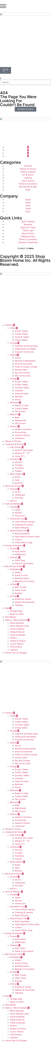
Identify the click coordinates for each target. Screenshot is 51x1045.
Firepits (18, 471)
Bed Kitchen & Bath (14, 566)
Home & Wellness (13, 504)
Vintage (13, 378)
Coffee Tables (21, 334)
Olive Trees (20, 560)
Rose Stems (20, 551)
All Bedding (15, 569)
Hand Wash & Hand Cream (27, 536)
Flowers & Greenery (14, 545)
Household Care (17, 518)
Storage (13, 343)
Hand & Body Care (18, 530)
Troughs (18, 465)
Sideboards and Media (25, 349)
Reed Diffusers (22, 527)
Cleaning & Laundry (24, 524)
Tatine (18, 509)
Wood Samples (17, 623)
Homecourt (20, 515)
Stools (18, 358)
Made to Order (17, 614)
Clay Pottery (16, 447)
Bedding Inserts (22, 578)
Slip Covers (20, 411)
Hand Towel (20, 590)
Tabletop (19, 605)
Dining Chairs (21, 369)
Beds (17, 417)
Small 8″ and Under (24, 450)
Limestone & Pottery (14, 444)
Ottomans (14, 402)
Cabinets (19, 390)
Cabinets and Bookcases (26, 346)
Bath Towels (20, 587)
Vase (17, 480)
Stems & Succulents (24, 563)
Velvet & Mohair (17, 629)
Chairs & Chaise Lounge (26, 366)
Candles (13, 506)
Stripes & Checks (18, 641)
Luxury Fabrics (17, 644)
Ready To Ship (21, 405)
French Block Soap (23, 542)
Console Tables (22, 337)
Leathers (14, 650)
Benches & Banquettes (25, 361)
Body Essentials (22, 533)
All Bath (13, 584)
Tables (13, 328)
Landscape (20, 495)
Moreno (18, 512)
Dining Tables (21, 340)
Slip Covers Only (22, 375)
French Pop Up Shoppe (16, 652)
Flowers (13, 548)
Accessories (20, 432)
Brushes (18, 593)
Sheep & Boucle (17, 632)
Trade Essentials (17, 635)
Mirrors (13, 501)
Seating (13, 355)
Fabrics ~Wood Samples (16, 620)
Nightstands (20, 420)
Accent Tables (21, 331)
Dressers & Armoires (24, 352)
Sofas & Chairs (22, 393)
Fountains (19, 468)
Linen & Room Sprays (25, 521)
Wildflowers (20, 554)
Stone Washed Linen (19, 626)
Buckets (18, 483)
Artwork (14, 489)
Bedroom (14, 414)
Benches (19, 396)
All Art (18, 492)
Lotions (18, 539)
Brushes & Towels (23, 599)
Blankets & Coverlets (24, 581)
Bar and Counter (22, 372)
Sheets (18, 572)
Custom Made (21, 408)
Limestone (20, 438)
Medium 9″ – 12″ (22, 453)
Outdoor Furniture (23, 429)
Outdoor (14, 426)
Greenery (14, 557)
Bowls (17, 477)
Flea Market (10, 617)
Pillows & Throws (13, 441)
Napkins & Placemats (25, 602)
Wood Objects (16, 474)
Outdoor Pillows (22, 435)
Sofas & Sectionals (23, 363)
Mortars (18, 462)
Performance (16, 647)
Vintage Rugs (16, 611)
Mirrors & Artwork (13, 486)
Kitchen (13, 596)
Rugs (7, 608)
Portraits (19, 498)
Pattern (13, 638)
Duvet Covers (21, 575)
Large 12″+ (20, 456)
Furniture (9, 325)
